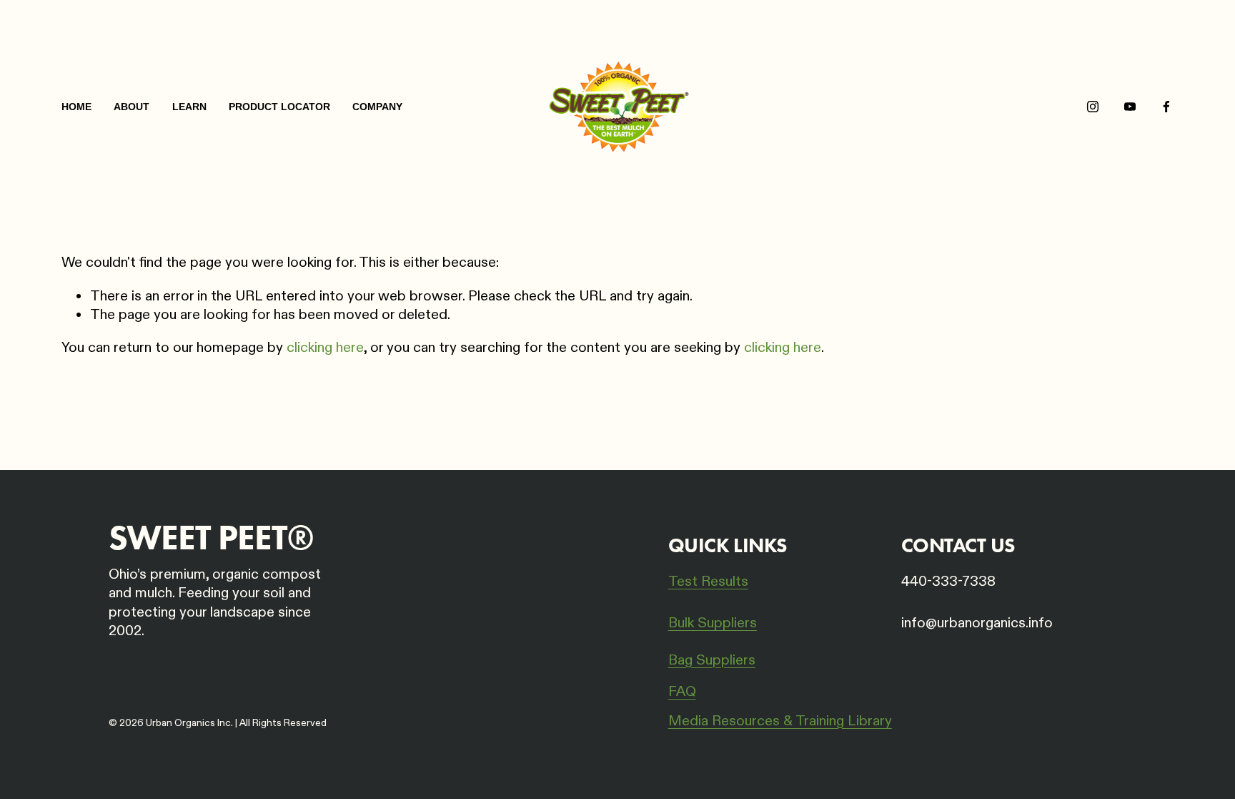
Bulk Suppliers (712, 623)
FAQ (682, 691)
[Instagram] (1093, 106)
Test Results (708, 581)
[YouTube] (1130, 106)
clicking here (325, 347)
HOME (76, 106)
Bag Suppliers (711, 660)
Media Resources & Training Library (780, 721)
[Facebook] (1166, 106)
